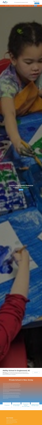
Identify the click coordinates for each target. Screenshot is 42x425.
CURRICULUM (10, 5)
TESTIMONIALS (29, 5)
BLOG (32, 5)
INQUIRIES (25, 5)
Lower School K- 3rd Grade (16, 405)
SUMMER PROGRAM (16, 5)
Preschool (7, 405)
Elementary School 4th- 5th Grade (25, 405)
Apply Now (21, 189)
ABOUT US (6, 5)
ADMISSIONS (21, 5)
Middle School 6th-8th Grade (35, 405)
